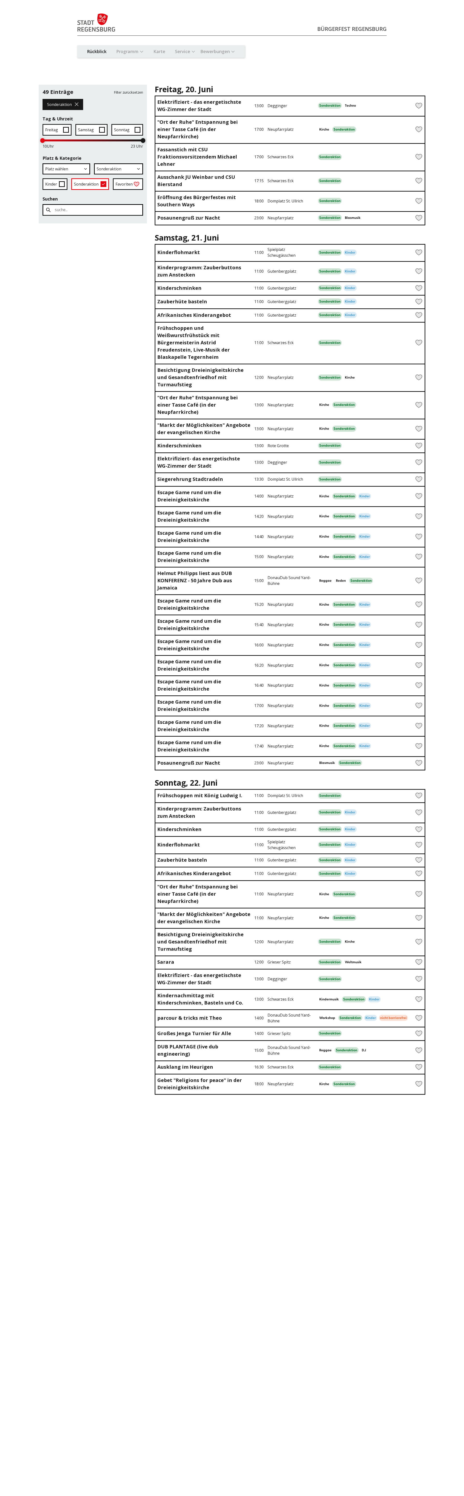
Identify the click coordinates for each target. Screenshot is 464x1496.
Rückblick (97, 51)
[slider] (42, 140)
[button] (66, 168)
